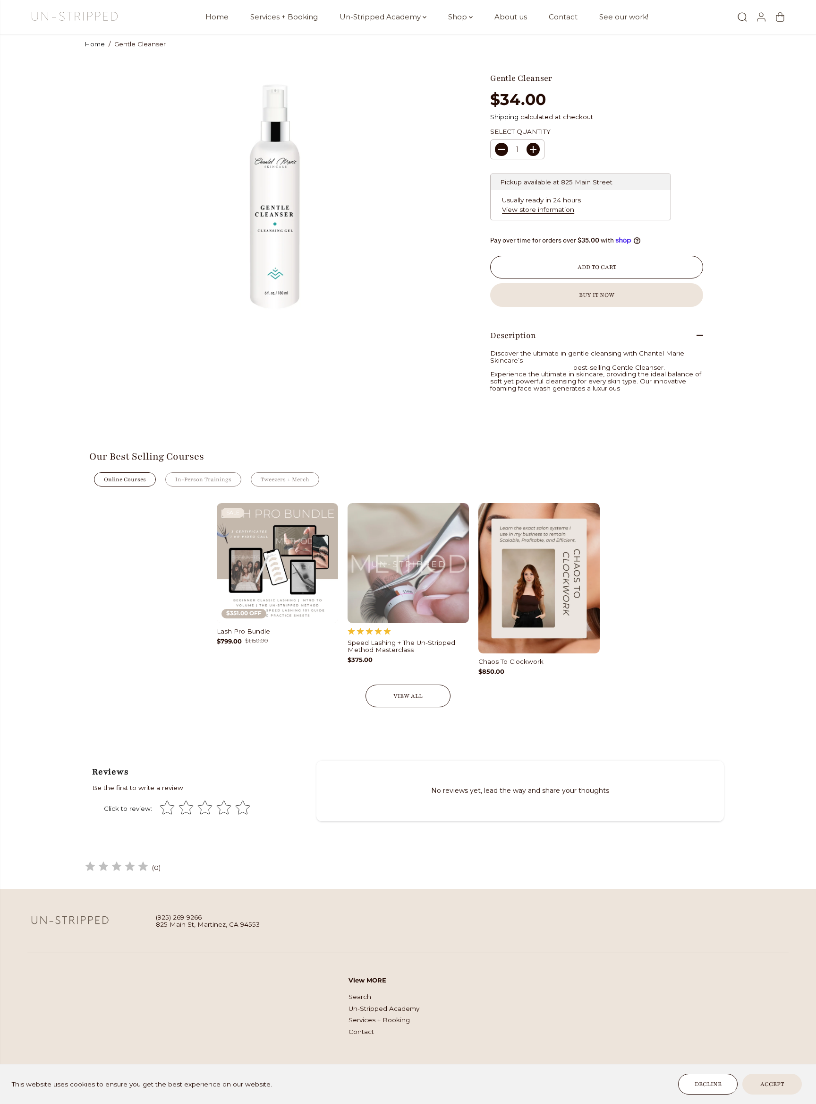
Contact (563, 16)
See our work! (623, 16)
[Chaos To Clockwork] (539, 578)
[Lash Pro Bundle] (277, 563)
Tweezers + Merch (285, 479)
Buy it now (596, 295)
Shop (458, 16)
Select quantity (520, 131)
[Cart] (780, 17)
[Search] (742, 17)
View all (408, 696)
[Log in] (761, 17)
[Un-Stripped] (74, 17)
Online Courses (125, 479)
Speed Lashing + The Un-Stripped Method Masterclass (401, 646)
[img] (117, 868)
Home (217, 16)
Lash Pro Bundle (243, 631)
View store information (538, 209)
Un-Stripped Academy (381, 16)
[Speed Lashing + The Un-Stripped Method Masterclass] (408, 563)
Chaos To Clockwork (511, 661)
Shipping (504, 117)
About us (510, 16)
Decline (708, 1084)
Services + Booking (284, 16)
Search (359, 996)
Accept (772, 1084)
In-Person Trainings (203, 479)
